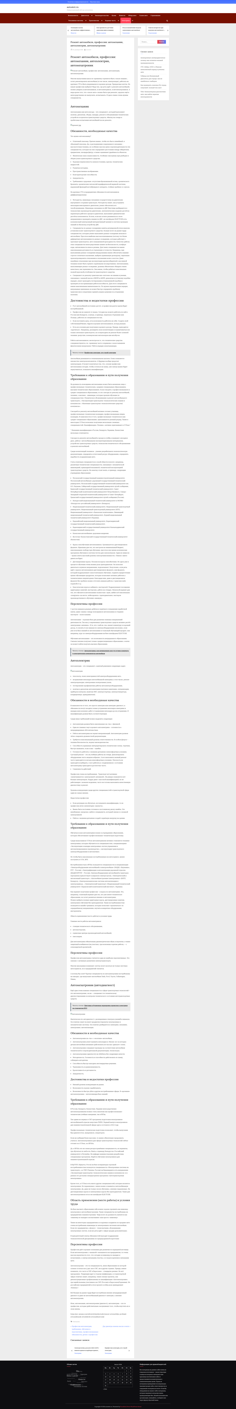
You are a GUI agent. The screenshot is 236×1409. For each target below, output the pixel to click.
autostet (88, 50)
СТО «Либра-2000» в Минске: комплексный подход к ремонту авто (152, 69)
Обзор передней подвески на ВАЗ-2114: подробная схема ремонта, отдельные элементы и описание (107, 29)
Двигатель (85, 15)
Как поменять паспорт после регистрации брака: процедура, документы (133, 29)
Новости (122, 15)
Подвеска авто (101, 33)
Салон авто (143, 15)
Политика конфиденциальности (78, 2)
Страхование (155, 15)
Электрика (126, 20)
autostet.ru (73, 7)
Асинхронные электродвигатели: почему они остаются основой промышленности (153, 60)
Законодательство (102, 15)
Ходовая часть (110, 20)
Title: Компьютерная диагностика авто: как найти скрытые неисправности (153, 94)
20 (118, 1380)
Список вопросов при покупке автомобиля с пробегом (79, 29)
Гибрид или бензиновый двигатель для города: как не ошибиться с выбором (151, 78)
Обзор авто (132, 15)
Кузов (114, 15)
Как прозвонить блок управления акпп (156, 29)
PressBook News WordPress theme (131, 1406)
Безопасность (73, 15)
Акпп (150, 33)
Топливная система (75, 20)
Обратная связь (95, 2)
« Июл (105, 1389)
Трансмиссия (94, 20)
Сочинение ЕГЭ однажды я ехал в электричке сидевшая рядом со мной (87, 1349)
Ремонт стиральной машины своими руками (117, 1349)
